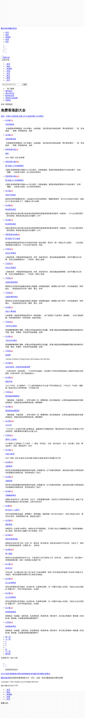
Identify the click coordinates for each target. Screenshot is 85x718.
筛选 (3, 116)
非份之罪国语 (10, 268)
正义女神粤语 (10, 583)
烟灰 (7, 153)
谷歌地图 (39, 674)
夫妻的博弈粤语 (11, 297)
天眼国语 (8, 481)
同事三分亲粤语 (37, 116)
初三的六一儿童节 (12, 510)
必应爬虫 (46, 674)
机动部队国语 (10, 224)
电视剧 (8, 37)
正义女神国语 (10, 597)
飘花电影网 (5, 28)
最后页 (8, 654)
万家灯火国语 (11, 116)
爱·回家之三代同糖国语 (14, 166)
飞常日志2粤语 (11, 340)
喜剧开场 (8, 381)
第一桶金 (8, 554)
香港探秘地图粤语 (12, 396)
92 (6, 649)
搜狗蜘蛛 (25, 674)
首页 (7, 32)
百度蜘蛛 (11, 674)
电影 (7, 35)
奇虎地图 (32, 674)
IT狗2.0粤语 (9, 454)
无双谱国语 (9, 124)
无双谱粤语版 (10, 139)
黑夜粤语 (8, 524)
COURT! (8, 425)
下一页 (8, 651)
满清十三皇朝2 (11, 439)
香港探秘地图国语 (12, 411)
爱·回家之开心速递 (23, 116)
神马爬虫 (18, 674)
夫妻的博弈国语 (11, 282)
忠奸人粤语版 (10, 311)
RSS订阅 (4, 674)
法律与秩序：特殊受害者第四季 (17, 367)
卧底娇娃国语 (10, 612)
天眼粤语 (8, 466)
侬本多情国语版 (11, 539)
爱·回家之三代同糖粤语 (14, 180)
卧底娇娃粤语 (10, 626)
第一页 (8, 637)
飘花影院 (13, 28)
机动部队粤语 (10, 209)
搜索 (25, 84)
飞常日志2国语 (11, 326)
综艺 (7, 42)
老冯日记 (8, 568)
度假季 (8, 355)
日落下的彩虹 (10, 195)
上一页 (8, 639)
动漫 (7, 39)
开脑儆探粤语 (10, 495)
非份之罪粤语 (10, 253)
